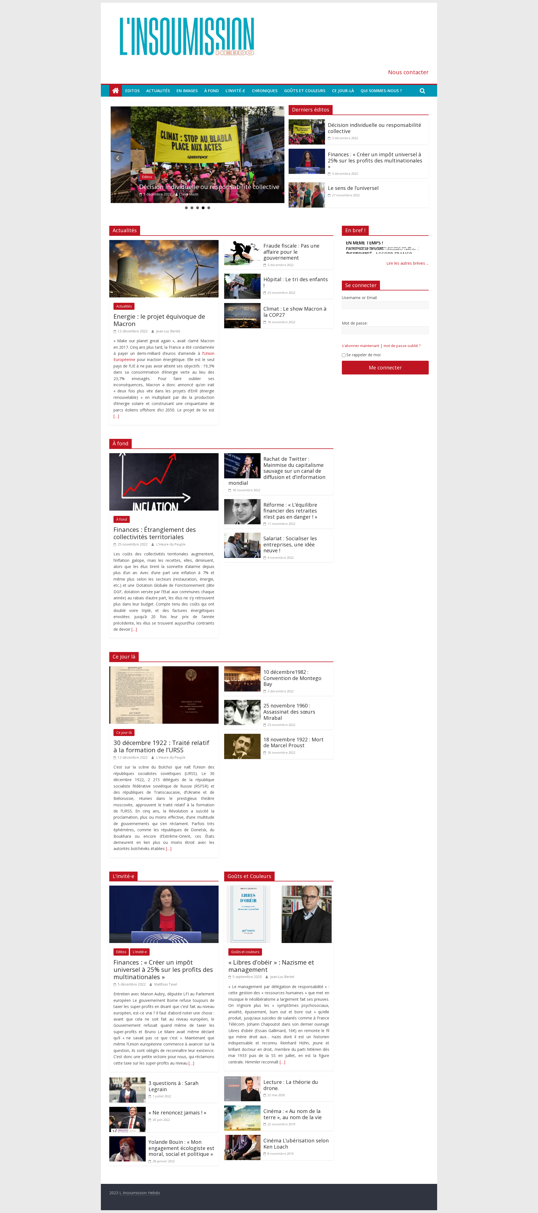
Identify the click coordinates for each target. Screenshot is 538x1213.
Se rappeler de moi (363, 355)
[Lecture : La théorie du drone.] (242, 1080)
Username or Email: (359, 298)
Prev (117, 157)
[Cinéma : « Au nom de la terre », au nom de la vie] (242, 1109)
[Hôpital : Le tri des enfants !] (242, 277)
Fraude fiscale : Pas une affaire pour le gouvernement (291, 251)
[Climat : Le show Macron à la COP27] (242, 306)
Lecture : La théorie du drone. (290, 1085)
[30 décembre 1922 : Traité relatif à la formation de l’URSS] (164, 670)
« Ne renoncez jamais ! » (177, 1112)
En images (187, 90)
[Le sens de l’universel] (307, 186)
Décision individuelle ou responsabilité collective (189, 186)
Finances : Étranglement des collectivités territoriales (154, 533)
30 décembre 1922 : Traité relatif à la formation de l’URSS (161, 746)
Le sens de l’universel (353, 188)
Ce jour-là (343, 90)
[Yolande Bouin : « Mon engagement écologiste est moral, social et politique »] (127, 1140)
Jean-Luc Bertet (168, 331)
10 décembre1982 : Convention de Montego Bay (292, 678)
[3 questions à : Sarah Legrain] (127, 1081)
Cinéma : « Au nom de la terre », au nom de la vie (292, 1114)
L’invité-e (235, 90)
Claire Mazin (168, 194)
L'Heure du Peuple (170, 544)
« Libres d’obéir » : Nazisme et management (271, 966)
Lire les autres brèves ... (407, 263)
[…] (116, 416)
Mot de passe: (355, 323)
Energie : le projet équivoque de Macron (159, 320)
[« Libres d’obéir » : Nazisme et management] (278, 889)
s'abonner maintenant (360, 346)
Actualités (158, 90)
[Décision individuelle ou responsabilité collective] (197, 154)
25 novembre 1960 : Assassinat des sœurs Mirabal (289, 711)
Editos (132, 90)
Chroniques (264, 90)
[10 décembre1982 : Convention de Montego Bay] (242, 670)
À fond (211, 90)
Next (277, 157)
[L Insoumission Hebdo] (115, 91)
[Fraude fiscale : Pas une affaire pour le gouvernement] (242, 243)
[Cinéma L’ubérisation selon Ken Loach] (242, 1138)
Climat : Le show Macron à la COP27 (294, 311)
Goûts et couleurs (304, 90)
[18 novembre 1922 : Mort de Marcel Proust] (242, 737)
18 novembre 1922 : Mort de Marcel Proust (293, 742)
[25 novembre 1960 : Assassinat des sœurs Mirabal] (242, 703)
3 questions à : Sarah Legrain (173, 1086)
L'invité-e (140, 951)
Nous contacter (408, 72)
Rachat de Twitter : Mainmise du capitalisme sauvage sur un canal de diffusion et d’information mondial (276, 470)
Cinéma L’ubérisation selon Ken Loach (296, 1143)
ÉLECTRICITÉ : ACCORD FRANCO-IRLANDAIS (380, 246)
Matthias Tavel (165, 984)
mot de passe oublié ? (402, 346)
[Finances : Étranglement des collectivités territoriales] (164, 456)
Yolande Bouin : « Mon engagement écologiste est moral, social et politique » (181, 1148)
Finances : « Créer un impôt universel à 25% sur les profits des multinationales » (375, 160)
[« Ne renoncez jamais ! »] (127, 1110)
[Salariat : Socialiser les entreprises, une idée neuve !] (242, 536)
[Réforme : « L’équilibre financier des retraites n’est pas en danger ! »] (242, 502)
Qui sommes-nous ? (381, 90)
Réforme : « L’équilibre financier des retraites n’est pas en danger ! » (290, 510)
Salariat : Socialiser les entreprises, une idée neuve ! (290, 544)
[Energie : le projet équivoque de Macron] (164, 243)
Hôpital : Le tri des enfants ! (295, 282)
